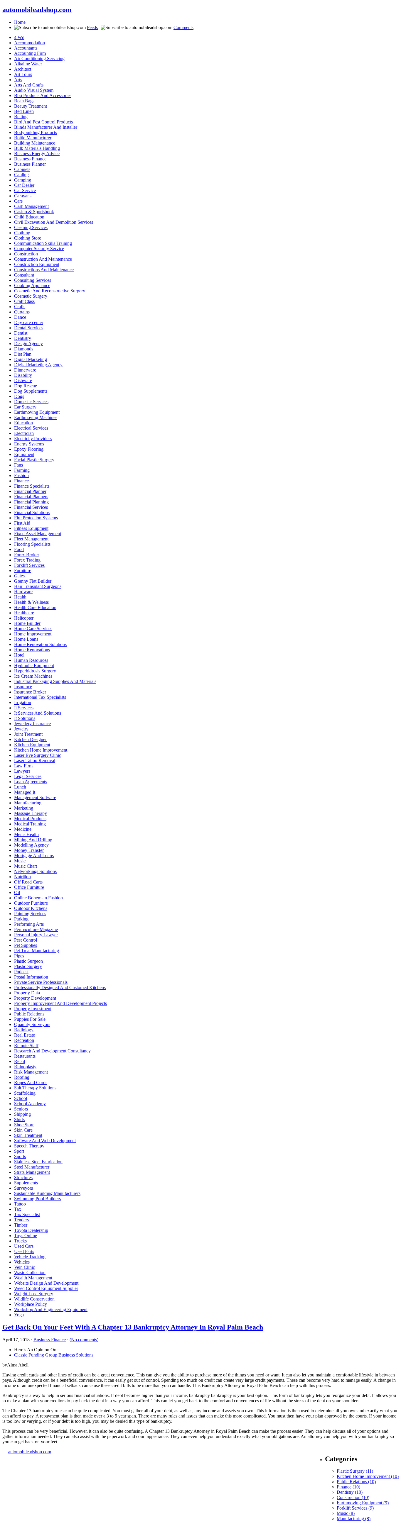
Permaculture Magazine (36, 929)
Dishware (23, 380)
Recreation (24, 1040)
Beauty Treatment (30, 106)
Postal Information (31, 976)
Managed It (24, 792)
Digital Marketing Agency (38, 364)
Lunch (20, 786)
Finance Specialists (31, 486)
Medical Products (30, 818)
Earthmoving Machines (35, 417)
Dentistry (22, 338)
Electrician (24, 433)
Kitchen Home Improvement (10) (368, 1476)
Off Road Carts (28, 881)
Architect (22, 69)
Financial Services (31, 507)
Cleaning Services (31, 227)
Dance (20, 317)
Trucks (20, 1240)
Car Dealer (24, 185)
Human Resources (31, 660)
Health (20, 596)
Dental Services (28, 327)
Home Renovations (32, 649)
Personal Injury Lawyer (36, 934)
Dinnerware (25, 369)
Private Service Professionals (41, 982)
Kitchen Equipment (32, 744)
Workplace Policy (30, 1304)
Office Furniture (29, 887)
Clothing (22, 232)
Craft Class (24, 301)
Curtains (22, 311)
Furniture (22, 570)
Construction (26, 253)
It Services (23, 707)
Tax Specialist (27, 1214)
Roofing (21, 1077)
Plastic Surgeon (28, 961)
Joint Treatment (28, 734)
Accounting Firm (30, 53)
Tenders (21, 1219)
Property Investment (32, 1008)
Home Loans (26, 639)
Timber (20, 1225)
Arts (18, 79)
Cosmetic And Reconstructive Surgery (49, 290)
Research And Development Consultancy (52, 1050)
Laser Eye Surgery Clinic (37, 755)
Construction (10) (353, 1497)
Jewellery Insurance (32, 723)
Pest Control (25, 939)
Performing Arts (29, 924)
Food (19, 549)
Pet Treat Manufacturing (36, 950)
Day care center (28, 322)
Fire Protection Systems (36, 517)
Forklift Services (29, 565)
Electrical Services (31, 427)
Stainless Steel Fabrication (38, 1161)
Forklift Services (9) (355, 1507)
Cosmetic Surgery (30, 296)
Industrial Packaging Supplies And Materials (55, 681)
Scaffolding (25, 1093)
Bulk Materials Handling (37, 148)
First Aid (22, 522)
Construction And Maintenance (43, 259)
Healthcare (24, 612)
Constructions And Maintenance (44, 269)
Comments (183, 27)
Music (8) (346, 1513)
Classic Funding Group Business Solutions (53, 1354)
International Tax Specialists (40, 697)
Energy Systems (29, 443)
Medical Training (30, 823)
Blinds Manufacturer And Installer (45, 127)
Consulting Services (32, 280)
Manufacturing (27, 802)
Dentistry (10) (350, 1492)
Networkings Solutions (35, 871)
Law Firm (23, 765)
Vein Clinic (24, 1267)
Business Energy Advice (37, 153)
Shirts (19, 1119)
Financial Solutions (32, 512)
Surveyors (23, 1188)
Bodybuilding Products (35, 132)
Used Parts (24, 1251)
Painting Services (30, 913)
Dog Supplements (30, 391)
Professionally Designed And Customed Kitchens (60, 987)
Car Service (25, 190)
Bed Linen (24, 111)
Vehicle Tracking (30, 1256)
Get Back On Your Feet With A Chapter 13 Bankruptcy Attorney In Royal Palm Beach (132, 1327)
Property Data (27, 992)
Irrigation (22, 702)
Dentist (20, 332)
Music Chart (25, 866)
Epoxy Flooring (28, 449)
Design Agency (28, 343)
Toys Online (25, 1235)
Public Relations (29, 1013)
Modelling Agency (31, 844)
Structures (23, 1177)
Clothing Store (27, 237)
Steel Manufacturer (31, 1166)
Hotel (19, 654)
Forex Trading (27, 559)
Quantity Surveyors (32, 1024)
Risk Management (31, 1071)
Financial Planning (31, 501)
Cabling (21, 174)
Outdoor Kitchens (30, 908)
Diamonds (23, 348)
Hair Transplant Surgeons (37, 586)
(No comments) (84, 1339)
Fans (18, 464)
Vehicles (22, 1261)
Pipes (19, 955)
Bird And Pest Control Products (43, 121)
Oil (17, 892)
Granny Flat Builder (32, 581)
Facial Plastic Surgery (34, 459)
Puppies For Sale (30, 1019)
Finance (21, 480)
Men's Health (26, 834)
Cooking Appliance (32, 285)
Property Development (35, 998)
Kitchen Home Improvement (40, 749)
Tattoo (20, 1203)
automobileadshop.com (37, 9)
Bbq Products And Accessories (42, 95)
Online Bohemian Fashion (38, 897)
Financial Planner (30, 491)
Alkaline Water (28, 63)
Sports (20, 1156)
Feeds (92, 27)
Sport (19, 1151)
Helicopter (23, 618)
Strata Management (32, 1172)
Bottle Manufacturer (32, 137)
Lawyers (22, 771)
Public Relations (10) (356, 1481)
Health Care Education (35, 607)
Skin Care (23, 1129)
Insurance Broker (30, 691)
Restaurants (25, 1056)
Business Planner (30, 164)
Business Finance (30, 158)
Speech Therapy (29, 1145)
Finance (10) (348, 1486)
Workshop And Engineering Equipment (50, 1309)
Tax (17, 1209)
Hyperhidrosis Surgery (35, 670)
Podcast (21, 971)
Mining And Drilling (33, 839)
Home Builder (27, 623)
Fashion (21, 475)
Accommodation (29, 42)
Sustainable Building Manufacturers (47, 1193)
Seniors (21, 1108)
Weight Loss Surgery (33, 1293)
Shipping (22, 1114)
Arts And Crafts (28, 84)
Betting (21, 116)
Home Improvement (32, 633)
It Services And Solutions (37, 713)
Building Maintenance (34, 142)
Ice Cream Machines (33, 676)
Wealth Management (33, 1277)
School (20, 1098)
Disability (23, 375)
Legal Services (27, 776)
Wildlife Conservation (34, 1298)
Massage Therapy (30, 813)
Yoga (19, 1314)
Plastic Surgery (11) (355, 1471)
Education (23, 422)
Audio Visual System (33, 90)
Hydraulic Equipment (34, 665)
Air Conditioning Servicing (39, 58)
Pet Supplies (25, 945)
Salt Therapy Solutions (35, 1087)
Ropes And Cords (30, 1082)
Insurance (23, 686)
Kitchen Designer (30, 739)
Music (20, 860)
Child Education (29, 216)
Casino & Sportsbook (34, 211)
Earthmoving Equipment (37, 412)
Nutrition (22, 876)
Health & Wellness (31, 602)
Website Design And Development (46, 1283)
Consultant (24, 274)
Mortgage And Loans (34, 855)
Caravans (22, 195)
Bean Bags (24, 100)
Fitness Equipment (31, 528)
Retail (19, 1061)
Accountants (25, 47)
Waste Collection (30, 1272)
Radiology (23, 1029)
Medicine (22, 829)
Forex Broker (26, 554)
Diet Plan (22, 354)
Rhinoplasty (25, 1066)
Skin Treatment (28, 1135)
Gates (19, 575)
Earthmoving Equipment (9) (363, 1502)
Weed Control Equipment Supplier (46, 1288)
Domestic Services (31, 401)
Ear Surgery (25, 406)
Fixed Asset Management (37, 533)
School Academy (30, 1103)
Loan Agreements (30, 781)
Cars (18, 201)
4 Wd (19, 37)
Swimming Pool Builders (37, 1198)
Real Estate (24, 1034)
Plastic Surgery (28, 966)
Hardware (23, 591)
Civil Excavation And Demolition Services (53, 222)
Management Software (35, 797)
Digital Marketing (30, 359)
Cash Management (31, 206)
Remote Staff (26, 1045)
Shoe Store (24, 1124)
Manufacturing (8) (353, 1518)
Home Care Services (33, 628)
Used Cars (23, 1246)
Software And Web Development (45, 1140)
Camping (22, 179)
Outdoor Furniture (31, 903)
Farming (22, 470)
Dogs (19, 396)
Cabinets (22, 169)
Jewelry (21, 728)
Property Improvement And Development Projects (60, 1003)
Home (20, 22)
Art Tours (23, 74)
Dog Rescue (25, 385)
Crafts (19, 306)
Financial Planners (31, 496)
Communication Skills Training (43, 243)
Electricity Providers (33, 438)
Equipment (24, 454)
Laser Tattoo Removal (34, 760)
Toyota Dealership (31, 1230)
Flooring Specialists (32, 544)
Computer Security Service (39, 248)
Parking (21, 918)
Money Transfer (29, 850)
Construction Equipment (36, 264)
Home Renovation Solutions (40, 644)
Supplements (26, 1182)
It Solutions (24, 718)
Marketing (23, 808)
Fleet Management (31, 538)
